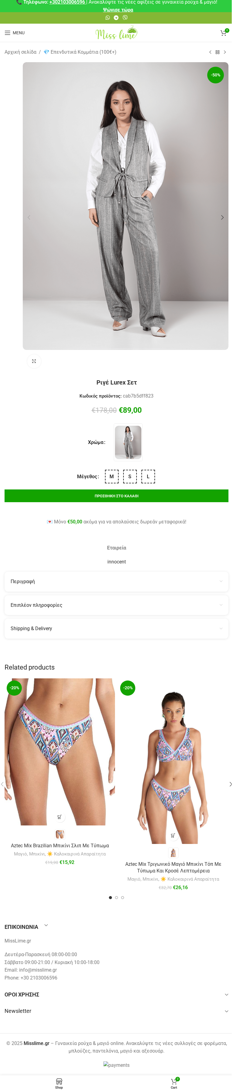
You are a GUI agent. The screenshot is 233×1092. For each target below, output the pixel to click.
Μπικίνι (37, 854)
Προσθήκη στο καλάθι (117, 496)
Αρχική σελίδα (20, 52)
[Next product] (224, 52)
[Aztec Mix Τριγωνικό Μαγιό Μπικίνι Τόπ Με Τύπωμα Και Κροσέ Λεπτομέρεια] (173, 761)
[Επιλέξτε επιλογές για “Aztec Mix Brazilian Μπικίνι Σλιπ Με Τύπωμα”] (60, 817)
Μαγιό (20, 854)
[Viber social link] (125, 17)
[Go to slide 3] (122, 897)
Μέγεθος (87, 476)
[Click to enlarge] (34, 361)
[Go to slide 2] (116, 897)
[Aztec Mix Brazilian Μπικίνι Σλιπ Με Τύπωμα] (60, 751)
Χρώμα (95, 442)
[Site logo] (116, 32)
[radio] (128, 442)
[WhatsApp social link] (107, 17)
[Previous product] (210, 52)
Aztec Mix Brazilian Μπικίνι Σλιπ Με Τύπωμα (60, 845)
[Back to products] (217, 52)
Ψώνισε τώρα (118, 10)
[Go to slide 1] (110, 897)
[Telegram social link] (116, 17)
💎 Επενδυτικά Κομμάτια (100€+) (79, 52)
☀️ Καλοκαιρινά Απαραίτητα (76, 854)
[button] (29, 217)
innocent (116, 562)
